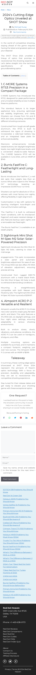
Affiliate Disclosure (11, 656)
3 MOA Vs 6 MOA (10, 580)
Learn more (30, 37)
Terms (14, 669)
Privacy (8, 669)
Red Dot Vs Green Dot (12, 496)
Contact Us (8, 651)
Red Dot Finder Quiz (11, 642)
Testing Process (10, 653)
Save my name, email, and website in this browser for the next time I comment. (19, 470)
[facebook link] (16, 661)
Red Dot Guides (10, 637)
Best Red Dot (8, 634)
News (9, 10)
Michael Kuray (20, 27)
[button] (27, 3)
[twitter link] (10, 661)
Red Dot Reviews (10, 629)
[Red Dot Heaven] (7, 3)
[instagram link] (4, 661)
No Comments (19, 32)
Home (3, 10)
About (5, 648)
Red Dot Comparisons (12, 632)
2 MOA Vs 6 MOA (10, 576)
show (23, 76)
